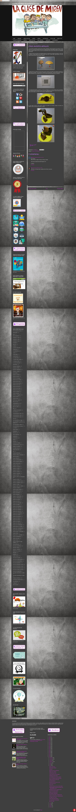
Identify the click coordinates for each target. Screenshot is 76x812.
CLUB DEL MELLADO (16, 347)
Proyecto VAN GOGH (16, 538)
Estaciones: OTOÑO (16, 368)
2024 (49, 739)
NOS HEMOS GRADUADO (53, 793)
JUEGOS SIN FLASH (26, 38)
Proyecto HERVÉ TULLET (17, 491)
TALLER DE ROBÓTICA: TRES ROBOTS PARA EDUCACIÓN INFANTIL (21, 758)
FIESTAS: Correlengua (16, 378)
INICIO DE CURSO (16, 406)
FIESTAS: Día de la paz (17, 381)
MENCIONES (15, 431)
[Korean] (19, 156)
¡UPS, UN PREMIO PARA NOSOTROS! (55, 778)
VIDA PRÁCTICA (15, 581)
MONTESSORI (48, 40)
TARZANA (50, 769)
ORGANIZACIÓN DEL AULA (17, 444)
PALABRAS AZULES (16, 448)
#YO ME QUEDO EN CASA (17, 330)
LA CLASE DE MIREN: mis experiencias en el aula (25, 4)
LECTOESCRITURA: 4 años (17, 415)
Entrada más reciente (32, 188)
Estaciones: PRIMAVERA (17, 369)
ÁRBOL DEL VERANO (52, 771)
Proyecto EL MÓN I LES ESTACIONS (19, 476)
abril (50, 804)
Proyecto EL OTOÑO (16, 484)
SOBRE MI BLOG (16, 556)
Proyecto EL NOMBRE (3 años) (18, 481)
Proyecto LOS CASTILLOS (17, 511)
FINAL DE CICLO (15, 401)
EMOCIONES (15, 364)
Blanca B (32, 157)
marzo (51, 805)
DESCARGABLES (55, 40)
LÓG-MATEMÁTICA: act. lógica (18, 420)
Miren (34, 149)
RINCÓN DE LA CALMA (17, 551)
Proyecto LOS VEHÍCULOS (17, 523)
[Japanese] (18, 156)
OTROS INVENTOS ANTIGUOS (54, 779)
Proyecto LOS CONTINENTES (17, 513)
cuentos (14, 352)
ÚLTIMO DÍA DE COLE (52, 773)
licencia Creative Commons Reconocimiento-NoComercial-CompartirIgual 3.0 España (37, 740)
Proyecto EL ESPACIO (16, 471)
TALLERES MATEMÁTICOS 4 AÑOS (19, 573)
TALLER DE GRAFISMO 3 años (18, 564)
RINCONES (15, 552)
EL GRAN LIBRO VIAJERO (17, 359)
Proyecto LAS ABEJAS (16, 499)
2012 (49, 755)
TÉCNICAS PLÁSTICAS (16, 578)
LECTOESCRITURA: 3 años (17, 413)
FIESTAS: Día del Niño (16, 386)
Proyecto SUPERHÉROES (17, 536)
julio (50, 764)
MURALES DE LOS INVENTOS (54, 770)
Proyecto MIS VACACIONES (17, 530)
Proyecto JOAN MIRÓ (16, 492)
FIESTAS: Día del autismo (17, 383)
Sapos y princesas (52, 766)
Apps (14, 334)
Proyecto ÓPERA (15, 533)
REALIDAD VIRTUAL (16, 547)
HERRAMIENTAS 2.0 (16, 403)
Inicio (47, 188)
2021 (49, 743)
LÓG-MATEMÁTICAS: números (18, 426)
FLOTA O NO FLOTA (52, 783)
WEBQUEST (15, 583)
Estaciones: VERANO (16, 371)
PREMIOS (39, 38)
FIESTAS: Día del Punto (17, 390)
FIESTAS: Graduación (16, 391)
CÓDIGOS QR (15, 349)
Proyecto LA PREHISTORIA (17, 496)
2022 (49, 742)
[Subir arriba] (74, 810)
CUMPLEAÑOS (15, 354)
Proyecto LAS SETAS (16, 501)
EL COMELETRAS (16, 357)
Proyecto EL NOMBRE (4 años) (18, 482)
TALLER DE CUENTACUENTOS (18, 559)
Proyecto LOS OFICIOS (16, 519)
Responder (32, 164)
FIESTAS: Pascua (16, 398)
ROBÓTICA (25, 40)
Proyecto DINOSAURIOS (17, 463)
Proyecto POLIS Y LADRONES (18, 535)
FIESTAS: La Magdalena (17, 395)
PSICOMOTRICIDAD (16, 544)
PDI (13, 451)
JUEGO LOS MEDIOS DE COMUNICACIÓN (56, 796)
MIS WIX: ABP (52, 38)
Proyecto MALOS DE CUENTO (18, 526)
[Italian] (21, 155)
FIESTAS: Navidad (16, 396)
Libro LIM (14, 418)
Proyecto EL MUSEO (16, 479)
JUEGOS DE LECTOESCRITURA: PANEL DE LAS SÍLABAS (21, 752)
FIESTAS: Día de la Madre (17, 379)
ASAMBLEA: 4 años (16, 339)
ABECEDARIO (15, 332)
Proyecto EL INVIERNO (16, 473)
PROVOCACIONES (16, 456)
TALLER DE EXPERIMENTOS (17, 561)
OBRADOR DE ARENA (16, 443)
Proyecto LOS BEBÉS (16, 504)
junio (50, 765)
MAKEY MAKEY (15, 429)
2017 (49, 748)
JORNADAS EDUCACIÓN (17, 410)
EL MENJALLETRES (16, 361)
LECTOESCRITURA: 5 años (17, 416)
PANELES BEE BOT (32, 40)
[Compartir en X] (42, 149)
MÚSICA (14, 439)
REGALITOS (51, 784)
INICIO (14, 38)
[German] (18, 155)
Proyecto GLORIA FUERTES (17, 489)
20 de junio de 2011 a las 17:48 (37, 167)
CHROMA (14, 346)
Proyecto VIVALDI (16, 540)
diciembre (51, 757)
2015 (49, 751)
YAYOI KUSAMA (15, 584)
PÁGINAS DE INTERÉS (16, 446)
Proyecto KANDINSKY (16, 494)
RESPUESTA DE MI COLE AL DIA (54, 782)
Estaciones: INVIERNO (16, 366)
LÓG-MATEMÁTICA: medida (17, 424)
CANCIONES (19, 38)
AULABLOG (15, 342)
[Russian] (14, 156)
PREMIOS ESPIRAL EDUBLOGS (18, 454)
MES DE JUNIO (51, 801)
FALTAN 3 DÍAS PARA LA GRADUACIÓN (55, 794)
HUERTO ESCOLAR (16, 405)
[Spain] (19, 155)
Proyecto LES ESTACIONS (17, 503)
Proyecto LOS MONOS (16, 518)
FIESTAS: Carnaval (16, 376)
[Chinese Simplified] (23, 156)
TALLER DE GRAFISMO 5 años (18, 567)
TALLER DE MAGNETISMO (17, 571)
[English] (14, 155)
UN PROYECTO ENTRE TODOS (18, 579)
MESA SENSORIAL (40, 40)
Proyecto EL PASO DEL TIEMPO (18, 486)
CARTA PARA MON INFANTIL (53, 798)
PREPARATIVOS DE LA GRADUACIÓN (55, 789)
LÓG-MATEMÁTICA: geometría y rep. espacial (19, 422)
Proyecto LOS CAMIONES (17, 509)
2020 (49, 744)
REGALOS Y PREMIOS (16, 549)
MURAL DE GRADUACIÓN (53, 792)
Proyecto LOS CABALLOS (17, 508)
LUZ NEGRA (15, 427)
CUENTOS (33, 38)
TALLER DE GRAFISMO (17, 562)
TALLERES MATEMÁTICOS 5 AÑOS (19, 575)
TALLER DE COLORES (16, 557)
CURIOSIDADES (15, 356)
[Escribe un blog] (41, 149)
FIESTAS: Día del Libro (16, 384)
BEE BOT (14, 344)
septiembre (51, 761)
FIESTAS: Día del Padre (17, 388)
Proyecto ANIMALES (16, 458)
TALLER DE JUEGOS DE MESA (18, 569)
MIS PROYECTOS (45, 38)
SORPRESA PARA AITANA (53, 775)
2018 (49, 747)
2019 (49, 746)
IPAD (14, 408)
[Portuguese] (16, 156)
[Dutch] (23, 155)
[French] (16, 155)
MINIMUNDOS (15, 436)
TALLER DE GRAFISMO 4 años (18, 566)
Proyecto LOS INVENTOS (36, 151)
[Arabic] (21, 156)
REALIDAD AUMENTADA (17, 40)
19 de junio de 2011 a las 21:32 (38, 157)
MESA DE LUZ (59, 38)
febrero (51, 806)
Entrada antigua (60, 188)
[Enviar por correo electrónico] (39, 149)
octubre (51, 760)
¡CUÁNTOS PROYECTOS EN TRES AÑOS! (56, 786)
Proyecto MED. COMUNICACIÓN (18, 528)
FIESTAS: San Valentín (17, 400)
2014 (49, 752)
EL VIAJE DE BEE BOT (17, 363)
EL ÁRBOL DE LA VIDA (53, 797)
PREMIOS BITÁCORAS (16, 453)
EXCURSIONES (15, 373)
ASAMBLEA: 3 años (16, 337)
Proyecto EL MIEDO (16, 475)
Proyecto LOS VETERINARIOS (18, 524)
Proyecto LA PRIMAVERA (17, 498)
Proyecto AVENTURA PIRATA (17, 461)
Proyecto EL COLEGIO (16, 466)
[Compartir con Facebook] (43, 149)
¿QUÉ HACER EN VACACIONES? (54, 774)
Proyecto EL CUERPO (16, 468)
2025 (49, 738)
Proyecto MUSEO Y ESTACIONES (18, 531)
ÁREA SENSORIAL (16, 336)
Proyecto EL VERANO (16, 487)
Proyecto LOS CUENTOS (17, 514)
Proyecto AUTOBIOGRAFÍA (17, 460)
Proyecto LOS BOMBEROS (17, 506)
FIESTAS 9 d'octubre (16, 374)
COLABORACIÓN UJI (16, 351)
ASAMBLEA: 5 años (16, 341)
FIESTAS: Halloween (16, 393)
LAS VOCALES (15, 411)
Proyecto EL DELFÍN (16, 470)
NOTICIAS (14, 441)
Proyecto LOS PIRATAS (17, 521)
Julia (32, 167)
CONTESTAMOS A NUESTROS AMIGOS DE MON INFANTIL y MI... (56, 788)
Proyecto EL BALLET (16, 465)
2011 (49, 756)
